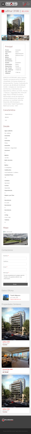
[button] (28, 16)
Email (5, 267)
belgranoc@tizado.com (15, 299)
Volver (3, 11)
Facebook (2, 425)
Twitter (6, 425)
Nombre (6, 255)
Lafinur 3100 (6, 342)
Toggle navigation (3, 4)
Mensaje (6, 272)
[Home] (11, 3)
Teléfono (5, 261)
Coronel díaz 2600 (7, 369)
